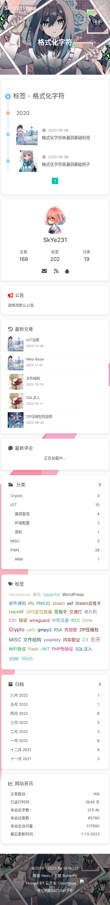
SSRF (14, 658)
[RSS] (56, 271)
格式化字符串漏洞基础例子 (66, 164)
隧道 (23, 620)
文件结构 (33, 378)
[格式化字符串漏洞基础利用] (27, 134)
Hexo (45, 875)
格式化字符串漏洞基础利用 (66, 137)
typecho (51, 594)
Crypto (17, 629)
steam (59, 603)
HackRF (16, 611)
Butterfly (69, 875)
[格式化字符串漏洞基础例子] (27, 161)
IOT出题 (32, 340)
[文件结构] (15, 382)
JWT (45, 649)
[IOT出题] (15, 343)
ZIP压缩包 (89, 629)
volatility (52, 639)
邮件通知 (17, 603)
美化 (37, 594)
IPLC (75, 620)
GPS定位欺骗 (39, 611)
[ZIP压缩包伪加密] (15, 420)
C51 (13, 620)
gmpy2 (45, 629)
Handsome (19, 594)
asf (70, 603)
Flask (33, 649)
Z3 (85, 639)
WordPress (73, 594)
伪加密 (70, 629)
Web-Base (35, 359)
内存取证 (71, 639)
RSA (58, 629)
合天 (95, 639)
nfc (31, 603)
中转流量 (60, 620)
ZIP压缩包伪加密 (39, 416)
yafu (31, 629)
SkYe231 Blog (20, 8)
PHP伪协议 (62, 649)
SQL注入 (33, 397)
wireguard (39, 620)
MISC (15, 639)
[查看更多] (99, 485)
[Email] (44, 271)
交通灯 (75, 611)
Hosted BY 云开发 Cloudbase (51, 883)
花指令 (60, 611)
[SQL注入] (15, 401)
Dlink (87, 620)
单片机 (90, 611)
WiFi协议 (17, 649)
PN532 (43, 603)
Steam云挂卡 (88, 603)
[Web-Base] (15, 363)
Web (27, 658)
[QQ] (67, 271)
